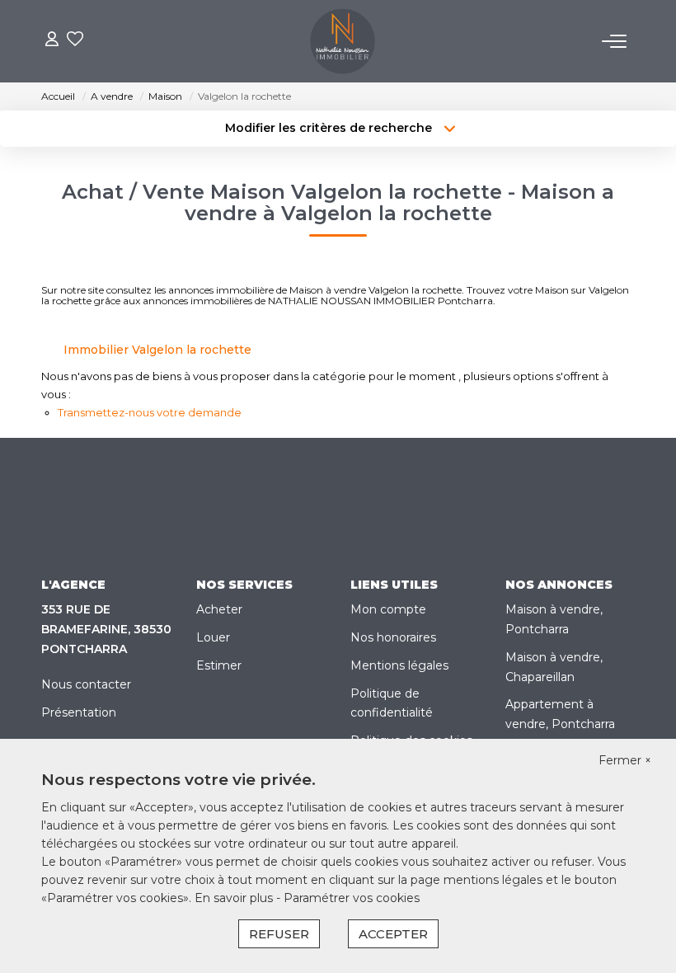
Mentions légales (399, 665)
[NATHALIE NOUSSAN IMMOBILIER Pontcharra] (342, 41)
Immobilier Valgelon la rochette (157, 349)
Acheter (219, 609)
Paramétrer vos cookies (352, 898)
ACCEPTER (393, 934)
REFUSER (279, 934)
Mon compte (388, 609)
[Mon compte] (52, 41)
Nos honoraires (393, 637)
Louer (213, 637)
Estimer (219, 665)
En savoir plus (235, 898)
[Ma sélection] (75, 41)
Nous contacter (86, 684)
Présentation (78, 712)
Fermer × (625, 760)
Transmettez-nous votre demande (150, 412)
